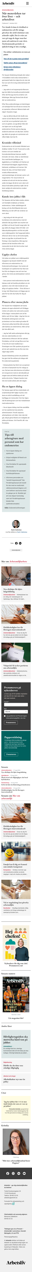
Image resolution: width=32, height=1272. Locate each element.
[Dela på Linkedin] (20, 543)
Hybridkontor (5, 775)
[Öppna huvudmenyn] (27, 3)
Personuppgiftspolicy (11, 1237)
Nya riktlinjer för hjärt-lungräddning (13, 772)
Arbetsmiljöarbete (8, 10)
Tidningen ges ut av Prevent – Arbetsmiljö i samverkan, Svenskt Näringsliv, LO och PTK (15, 1231)
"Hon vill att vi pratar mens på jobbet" (16, 59)
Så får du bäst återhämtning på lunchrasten (15, 785)
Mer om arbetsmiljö (10, 797)
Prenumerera (11, 722)
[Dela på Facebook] (16, 543)
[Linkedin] (18, 1173)
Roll (5, 709)
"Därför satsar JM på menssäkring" (15, 63)
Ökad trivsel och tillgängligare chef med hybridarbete (14, 778)
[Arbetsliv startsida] (16, 1262)
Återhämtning (5, 782)
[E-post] (24, 1173)
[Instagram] (13, 1173)
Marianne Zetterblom (10, 1216)
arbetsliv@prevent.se (10, 1198)
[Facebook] (7, 1173)
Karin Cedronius (22, 532)
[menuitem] (9, 3)
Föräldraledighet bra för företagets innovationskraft (12, 791)
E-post (6, 702)
